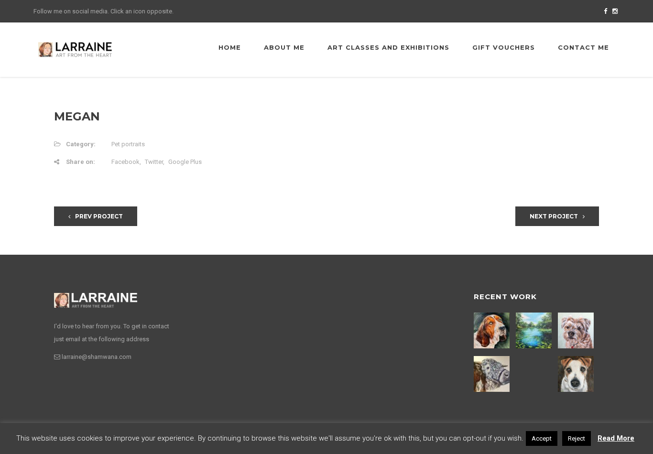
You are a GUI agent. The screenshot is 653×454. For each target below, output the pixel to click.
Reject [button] (576, 438)
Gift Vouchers (503, 47)
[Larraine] (75, 49)
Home (229, 47)
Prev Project (99, 216)
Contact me (583, 47)
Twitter (154, 161)
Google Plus (185, 161)
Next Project (554, 216)
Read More (616, 438)
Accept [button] (542, 438)
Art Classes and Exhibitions (388, 47)
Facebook (125, 161)
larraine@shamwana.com (96, 356)
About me (284, 47)
